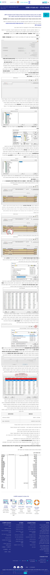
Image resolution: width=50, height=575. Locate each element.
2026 (27, 567)
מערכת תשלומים (32, 535)
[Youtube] (22, 567)
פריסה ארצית (21, 506)
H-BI (9, 549)
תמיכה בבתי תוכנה (12, 7)
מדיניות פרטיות (32, 539)
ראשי (17, 7)
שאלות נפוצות (29, 507)
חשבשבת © (32, 567)
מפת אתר (33, 547)
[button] (48, 2)
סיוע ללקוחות (32, 525)
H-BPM (5, 551)
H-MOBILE (4, 547)
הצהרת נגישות (32, 545)
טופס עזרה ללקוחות (36, 508)
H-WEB (9, 551)
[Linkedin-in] (15, 567)
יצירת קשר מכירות (31, 529)
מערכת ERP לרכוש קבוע (30, 537)
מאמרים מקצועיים (6, 506)
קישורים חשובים (31, 523)
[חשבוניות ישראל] (29, 2)
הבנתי (25, 573)
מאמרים (21, 523)
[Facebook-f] (18, 567)
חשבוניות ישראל (24, 2)
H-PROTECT (9, 547)
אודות (47, 523)
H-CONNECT (5, 549)
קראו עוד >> (47, 553)
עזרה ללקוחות (13, 2)
